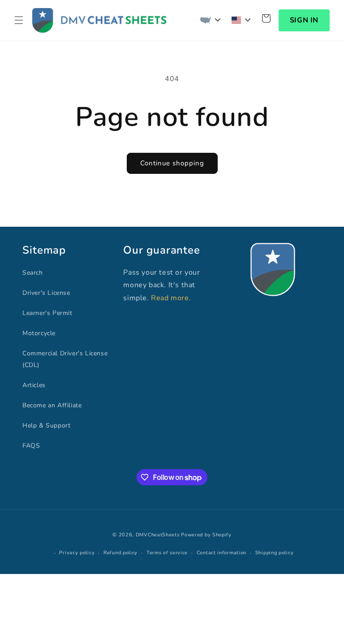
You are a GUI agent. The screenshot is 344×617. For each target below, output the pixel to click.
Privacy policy (77, 552)
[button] (19, 20)
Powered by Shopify (206, 534)
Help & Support (46, 425)
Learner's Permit (47, 313)
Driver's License (46, 293)
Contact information (221, 552)
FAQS (31, 445)
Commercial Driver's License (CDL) (65, 359)
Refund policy (120, 552)
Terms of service (167, 552)
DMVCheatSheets (158, 534)
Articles (34, 385)
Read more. (171, 298)
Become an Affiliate (52, 405)
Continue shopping (172, 163)
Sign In (304, 20)
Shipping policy (274, 552)
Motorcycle (39, 333)
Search (32, 272)
